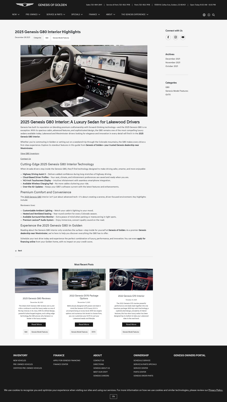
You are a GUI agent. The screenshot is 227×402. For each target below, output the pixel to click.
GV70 (168, 95)
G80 (46, 38)
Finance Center (60, 364)
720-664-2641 (96, 5)
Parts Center (140, 372)
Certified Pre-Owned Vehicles (27, 368)
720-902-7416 (124, 5)
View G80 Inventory (29, 154)
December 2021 (173, 59)
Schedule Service (142, 361)
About (97, 355)
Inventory (20, 355)
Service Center (141, 368)
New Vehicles (19, 361)
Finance (58, 355)
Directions (98, 364)
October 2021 (172, 66)
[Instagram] (175, 37)
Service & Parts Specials (145, 364)
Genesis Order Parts (143, 376)
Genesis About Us (101, 368)
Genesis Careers (101, 376)
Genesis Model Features (61, 38)
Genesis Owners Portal (190, 355)
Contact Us (25, 159)
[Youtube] (182, 37)
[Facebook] (168, 37)
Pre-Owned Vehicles (23, 364)
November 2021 (173, 63)
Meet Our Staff (100, 372)
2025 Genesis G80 (33, 197)
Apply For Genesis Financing (66, 361)
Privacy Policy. (215, 390)
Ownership (141, 355)
